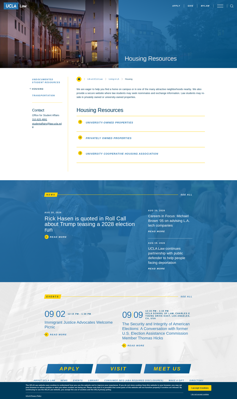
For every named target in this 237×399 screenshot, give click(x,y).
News (64, 380)
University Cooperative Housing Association (122, 153)
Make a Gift (176, 380)
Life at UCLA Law (95, 79)
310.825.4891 (39, 119)
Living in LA (114, 79)
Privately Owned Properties (109, 138)
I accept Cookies (200, 388)
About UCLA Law (44, 380)
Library (93, 380)
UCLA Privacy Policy (33, 396)
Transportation (43, 95)
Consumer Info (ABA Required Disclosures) (133, 380)
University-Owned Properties (109, 122)
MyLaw (205, 6)
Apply (176, 6)
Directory (196, 380)
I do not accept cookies (200, 394)
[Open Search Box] (231, 6)
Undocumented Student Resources (46, 80)
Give (190, 6)
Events (78, 380)
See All (186, 195)
